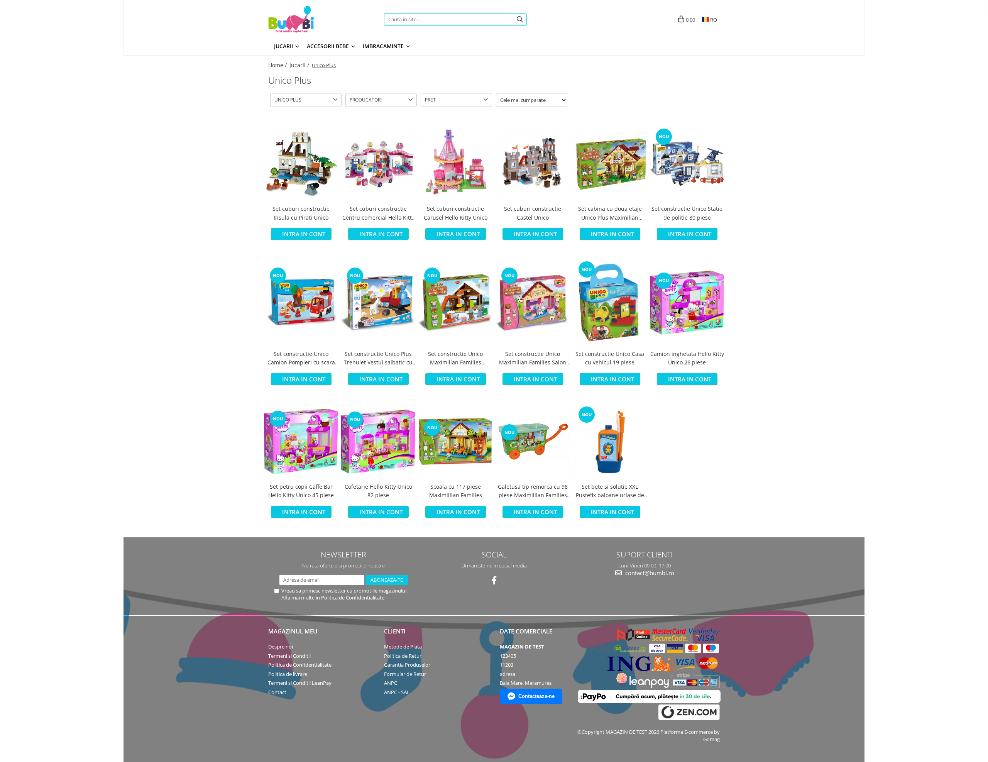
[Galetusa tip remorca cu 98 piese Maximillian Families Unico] (533, 441)
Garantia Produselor (407, 664)
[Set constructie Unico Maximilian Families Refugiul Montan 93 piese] (455, 303)
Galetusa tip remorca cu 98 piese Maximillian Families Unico (533, 491)
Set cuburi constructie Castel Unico (532, 213)
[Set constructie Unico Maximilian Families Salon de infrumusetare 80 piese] (533, 303)
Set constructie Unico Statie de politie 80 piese (686, 213)
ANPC (390, 682)
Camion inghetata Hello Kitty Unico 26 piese (687, 358)
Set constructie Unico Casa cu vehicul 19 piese (609, 358)
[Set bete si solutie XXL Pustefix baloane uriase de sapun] (610, 442)
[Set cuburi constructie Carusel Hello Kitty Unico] (455, 164)
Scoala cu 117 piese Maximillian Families (455, 491)
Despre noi (280, 646)
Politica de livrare (287, 674)
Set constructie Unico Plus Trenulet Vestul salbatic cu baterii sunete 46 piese (378, 358)
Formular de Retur (405, 674)
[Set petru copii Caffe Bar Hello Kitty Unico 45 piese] (301, 441)
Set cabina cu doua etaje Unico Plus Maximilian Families (610, 213)
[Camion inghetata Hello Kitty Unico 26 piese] (687, 303)
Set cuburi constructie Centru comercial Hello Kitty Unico (378, 213)
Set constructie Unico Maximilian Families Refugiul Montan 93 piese (455, 358)
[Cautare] (520, 19)
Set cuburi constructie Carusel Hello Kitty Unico (455, 213)
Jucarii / (300, 65)
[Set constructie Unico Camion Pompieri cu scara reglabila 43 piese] (301, 303)
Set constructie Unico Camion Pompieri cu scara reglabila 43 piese (301, 358)
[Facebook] (494, 580)
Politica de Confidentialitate (352, 597)
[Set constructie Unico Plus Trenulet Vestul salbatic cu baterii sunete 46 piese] (378, 303)
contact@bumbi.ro (649, 573)
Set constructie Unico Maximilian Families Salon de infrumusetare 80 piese (532, 358)
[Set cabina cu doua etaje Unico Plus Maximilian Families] (610, 163)
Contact (277, 692)
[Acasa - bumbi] (316, 19)
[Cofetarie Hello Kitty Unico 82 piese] (378, 442)
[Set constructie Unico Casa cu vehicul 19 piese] (610, 302)
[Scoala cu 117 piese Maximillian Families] (455, 442)
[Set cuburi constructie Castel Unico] (533, 164)
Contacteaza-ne (536, 696)
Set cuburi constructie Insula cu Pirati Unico (301, 213)
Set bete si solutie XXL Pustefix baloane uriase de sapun (610, 491)
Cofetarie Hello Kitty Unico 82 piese (378, 491)
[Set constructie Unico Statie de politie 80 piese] (687, 164)
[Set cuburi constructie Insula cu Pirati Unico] (301, 164)
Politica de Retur (402, 655)
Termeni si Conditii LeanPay (300, 682)
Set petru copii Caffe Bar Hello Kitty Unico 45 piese (301, 491)
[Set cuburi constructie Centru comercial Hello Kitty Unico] (378, 163)
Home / (278, 65)
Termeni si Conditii (289, 655)
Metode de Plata (403, 646)
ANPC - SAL (396, 692)
